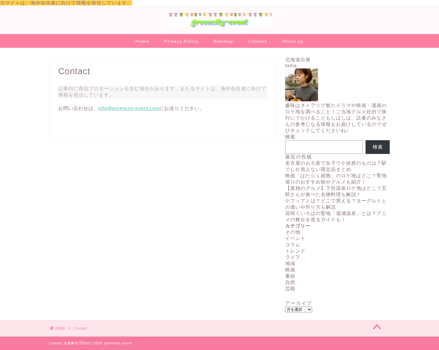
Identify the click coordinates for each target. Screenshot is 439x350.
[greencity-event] (219, 26)
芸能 (290, 288)
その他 (292, 232)
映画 (290, 269)
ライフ (292, 257)
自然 (290, 282)
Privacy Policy (181, 41)
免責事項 (71, 343)
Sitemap (223, 41)
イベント (295, 238)
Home (142, 41)
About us (292, 41)
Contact (257, 41)
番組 (290, 276)
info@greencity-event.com (128, 108)
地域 (290, 263)
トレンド (295, 250)
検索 (290, 136)
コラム (292, 244)
